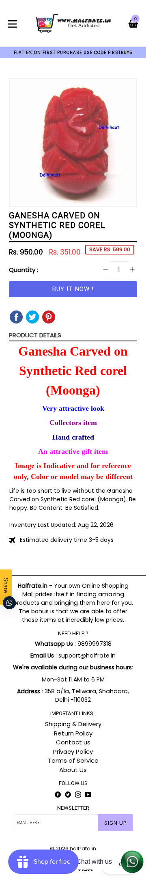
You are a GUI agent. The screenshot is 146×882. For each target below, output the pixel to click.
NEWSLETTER (73, 808)
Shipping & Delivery (73, 724)
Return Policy (73, 733)
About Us (73, 770)
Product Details (35, 335)
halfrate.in (83, 848)
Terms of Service (73, 760)
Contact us (73, 742)
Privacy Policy (73, 751)
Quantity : (23, 269)
